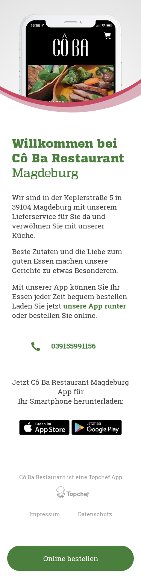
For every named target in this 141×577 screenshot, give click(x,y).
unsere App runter (94, 305)
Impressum (44, 514)
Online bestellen (70, 558)
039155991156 (72, 345)
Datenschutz (95, 514)
